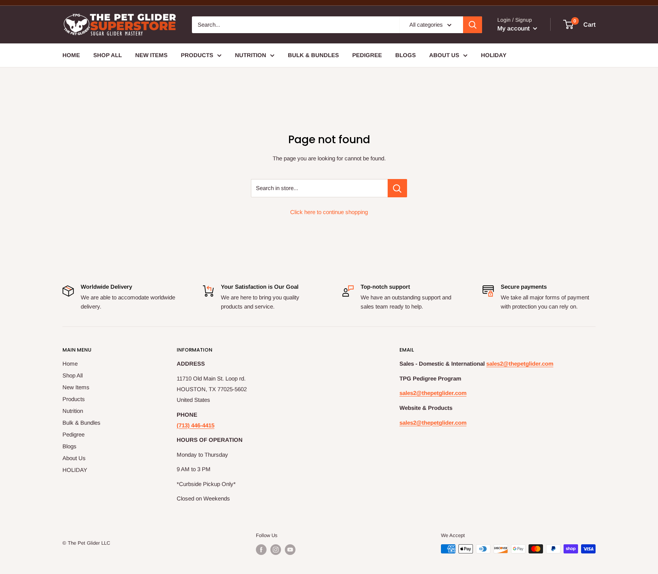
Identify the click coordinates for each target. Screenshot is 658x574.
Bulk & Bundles (313, 55)
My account (514, 28)
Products (197, 55)
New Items (151, 55)
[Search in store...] (397, 188)
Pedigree (367, 55)
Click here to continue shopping (329, 212)
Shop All (107, 55)
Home (71, 55)
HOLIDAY (493, 55)
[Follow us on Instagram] (275, 549)
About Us (444, 55)
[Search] (472, 24)
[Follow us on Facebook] (261, 549)
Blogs (405, 55)
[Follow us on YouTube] (290, 549)
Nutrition (250, 55)
